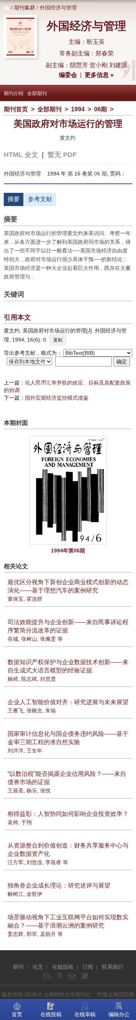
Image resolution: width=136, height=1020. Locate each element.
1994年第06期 (68, 551)
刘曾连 (34, 862)
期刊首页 (16, 109)
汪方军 (15, 862)
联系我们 (112, 967)
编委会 (68, 75)
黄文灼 (68, 138)
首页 (17, 1014)
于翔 (26, 822)
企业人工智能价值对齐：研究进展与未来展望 (68, 702)
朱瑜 (50, 711)
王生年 (34, 751)
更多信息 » (99, 75)
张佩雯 (48, 639)
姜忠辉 (15, 934)
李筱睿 (53, 862)
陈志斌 (29, 679)
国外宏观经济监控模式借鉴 (56, 398)
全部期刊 (37, 93)
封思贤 (48, 679)
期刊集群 (24, 8)
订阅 (87, 967)
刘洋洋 (15, 751)
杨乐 (31, 791)
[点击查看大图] (68, 490)
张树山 (29, 639)
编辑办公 (119, 1014)
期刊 (18, 967)
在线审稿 (85, 1014)
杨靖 (13, 679)
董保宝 (15, 599)
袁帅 (13, 822)
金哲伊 (34, 894)
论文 (37, 967)
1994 (78, 109)
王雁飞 (15, 711)
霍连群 (34, 599)
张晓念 (34, 711)
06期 (100, 109)
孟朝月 (48, 934)
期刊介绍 (13, 93)
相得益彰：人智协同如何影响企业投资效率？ (68, 814)
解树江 (15, 894)
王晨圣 (15, 791)
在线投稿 (62, 967)
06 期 (100, 174)
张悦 (45, 791)
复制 (57, 340)
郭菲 (31, 934)
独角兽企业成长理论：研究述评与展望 (59, 885)
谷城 (13, 639)
